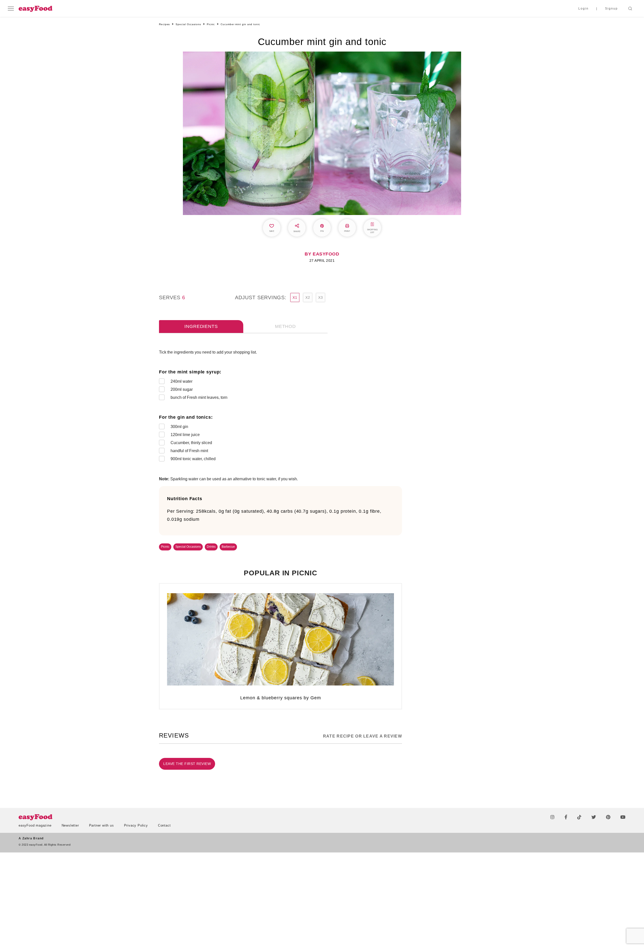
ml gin (179, 426)
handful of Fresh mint (189, 451)
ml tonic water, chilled (193, 459)
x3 (320, 297)
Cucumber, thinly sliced (191, 443)
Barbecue (228, 546)
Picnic (165, 546)
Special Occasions (188, 546)
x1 (295, 297)
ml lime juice (185, 435)
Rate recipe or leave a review (362, 736)
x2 (307, 297)
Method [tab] (285, 326)
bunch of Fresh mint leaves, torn (199, 397)
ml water (181, 381)
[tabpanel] (280, 406)
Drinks (211, 546)
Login (583, 8)
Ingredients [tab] (201, 326)
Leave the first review (187, 764)
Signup (611, 8)
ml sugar (182, 389)
